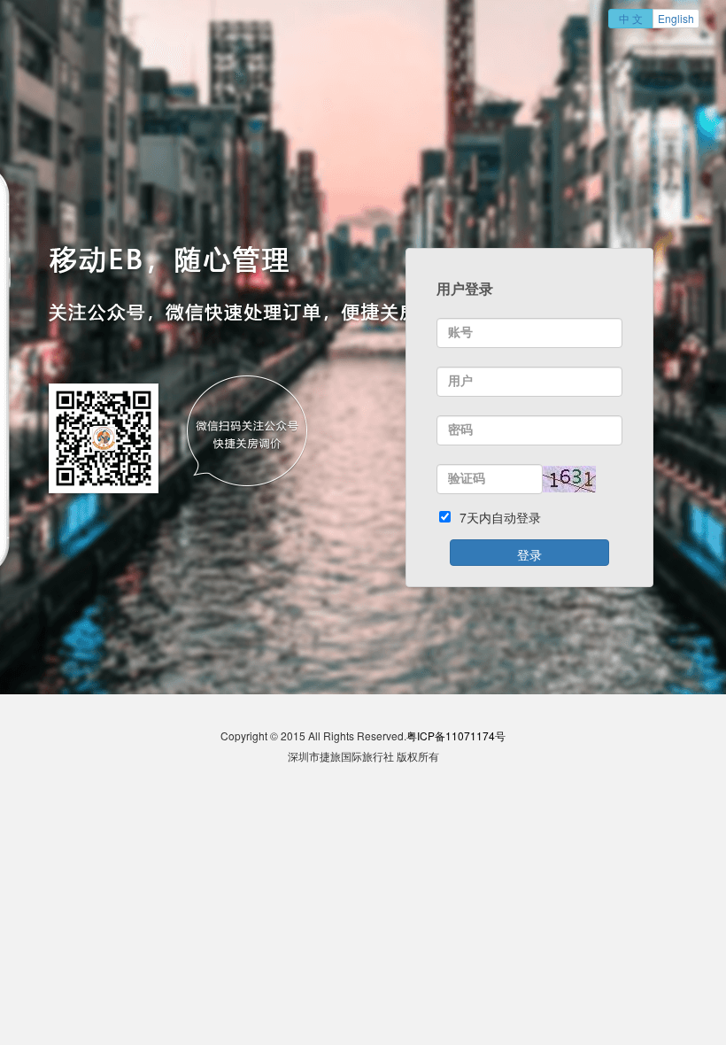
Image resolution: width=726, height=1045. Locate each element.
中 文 (631, 18)
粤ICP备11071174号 (456, 735)
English (676, 18)
